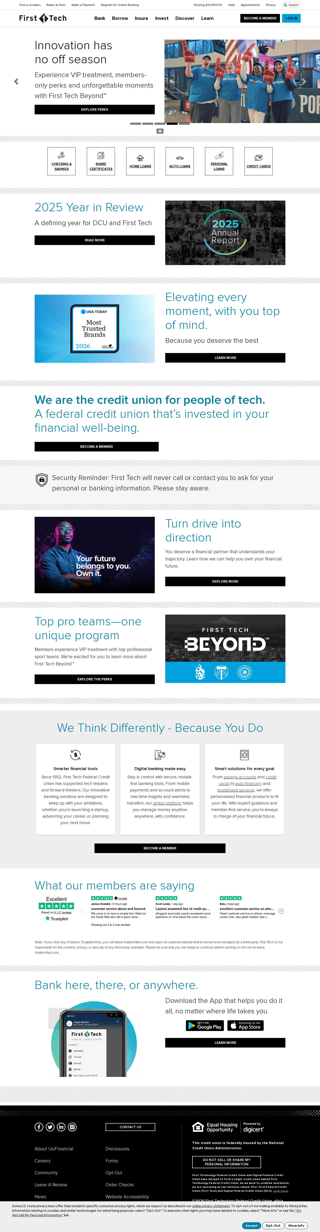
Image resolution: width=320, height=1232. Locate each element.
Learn (207, 18)
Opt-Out (273, 1225)
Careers (43, 1161)
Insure (141, 18)
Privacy (271, 5)
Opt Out (114, 1173)
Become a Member (260, 18)
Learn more (225, 358)
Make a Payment (83, 5)
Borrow (120, 18)
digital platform (167, 803)
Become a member (96, 446)
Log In (291, 18)
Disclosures (117, 1149)
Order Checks (120, 1185)
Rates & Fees (56, 5)
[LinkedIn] (61, 1127)
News (40, 1197)
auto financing (248, 783)
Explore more (225, 581)
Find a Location (29, 5)
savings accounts (240, 777)
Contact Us (130, 1127)
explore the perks (94, 679)
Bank (99, 18)
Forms (112, 1161)
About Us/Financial (54, 1149)
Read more (95, 240)
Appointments (250, 5)
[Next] (304, 81)
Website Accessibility (127, 1197)
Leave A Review (51, 1185)
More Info (296, 1225)
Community (46, 1173)
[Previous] (16, 81)
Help (231, 5)
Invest (161, 18)
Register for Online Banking (120, 5)
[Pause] (160, 132)
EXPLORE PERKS (94, 109)
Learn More (225, 1043)
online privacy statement (211, 1206)
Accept (252, 1225)
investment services (235, 790)
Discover (184, 18)
